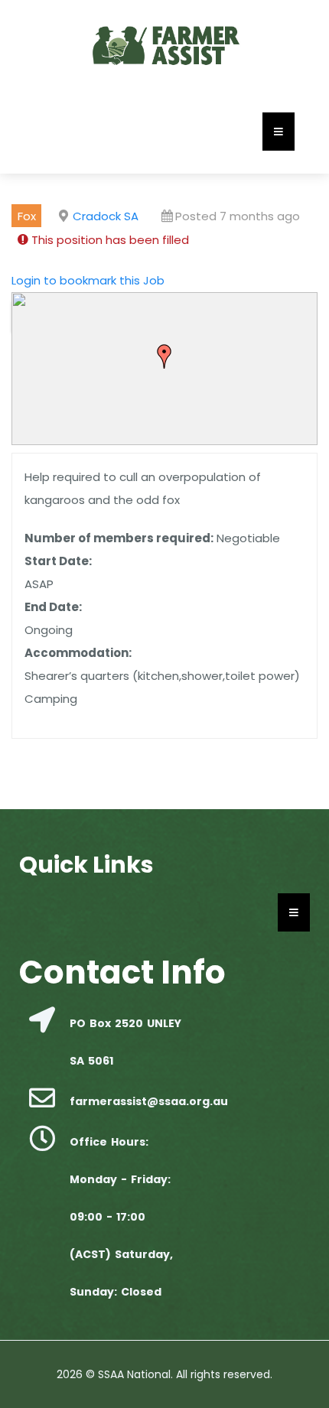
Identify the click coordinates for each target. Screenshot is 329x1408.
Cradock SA (105, 216)
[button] (164, 356)
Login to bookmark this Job (87, 280)
